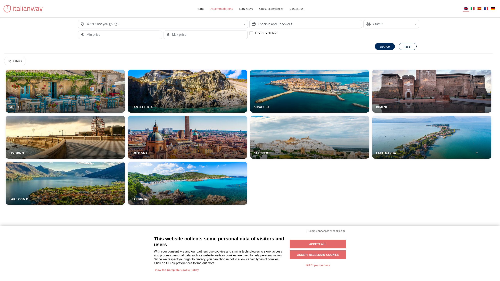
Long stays (246, 9)
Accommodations (222, 9)
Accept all (317, 244)
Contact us (297, 9)
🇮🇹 (473, 8)
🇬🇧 (466, 8)
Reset (408, 46)
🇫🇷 (486, 8)
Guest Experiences (271, 9)
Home (200, 9)
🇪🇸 (479, 8)
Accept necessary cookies (318, 254)
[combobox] (167, 24)
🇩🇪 (493, 8)
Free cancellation (266, 33)
